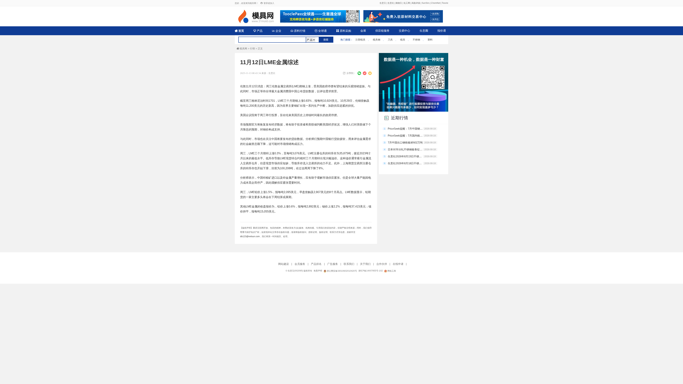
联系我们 (349, 263)
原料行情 (297, 30)
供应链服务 (382, 30)
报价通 (441, 30)
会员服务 (300, 263)
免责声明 (318, 271)
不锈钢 (416, 39)
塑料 (430, 39)
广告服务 (332, 263)
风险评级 (416, 3)
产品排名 (316, 263)
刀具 (390, 39)
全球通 (321, 30)
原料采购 (343, 30)
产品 (258, 30)
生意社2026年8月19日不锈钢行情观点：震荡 (405, 156)
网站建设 (283, 263)
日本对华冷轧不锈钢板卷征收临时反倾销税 (405, 149)
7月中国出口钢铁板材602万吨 (405, 142)
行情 (252, 48)
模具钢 (376, 39)
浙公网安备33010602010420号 (341, 271)
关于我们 (365, 263)
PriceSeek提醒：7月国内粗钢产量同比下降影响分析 (405, 135)
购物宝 (399, 3)
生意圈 (424, 30)
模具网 (242, 48)
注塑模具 (360, 39)
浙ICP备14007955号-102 (370, 271)
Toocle (445, 3)
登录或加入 (269, 3)
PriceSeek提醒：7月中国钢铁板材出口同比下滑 (405, 128)
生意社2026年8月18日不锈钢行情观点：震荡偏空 (405, 163)
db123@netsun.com (250, 236)
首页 (239, 30)
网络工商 (391, 271)
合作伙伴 (381, 263)
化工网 (407, 3)
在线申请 (398, 263)
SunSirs (425, 3)
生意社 (391, 3)
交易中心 (404, 30)
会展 (363, 30)
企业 (276, 30)
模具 (402, 39)
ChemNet (435, 3)
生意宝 (383, 3)
